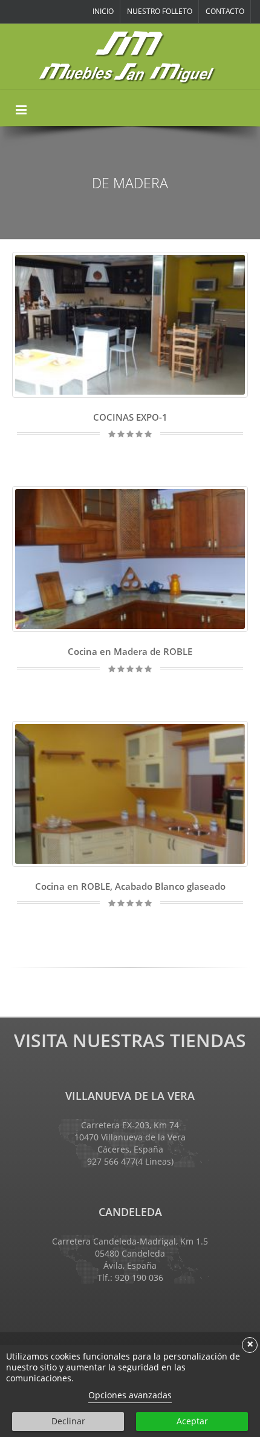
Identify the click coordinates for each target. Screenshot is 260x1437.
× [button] (250, 1345)
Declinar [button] (68, 1421)
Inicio (103, 11)
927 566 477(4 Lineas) (130, 1161)
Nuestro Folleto (159, 11)
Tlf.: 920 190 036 (130, 1277)
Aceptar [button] (192, 1421)
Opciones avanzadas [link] (130, 1395)
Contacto (225, 11)
